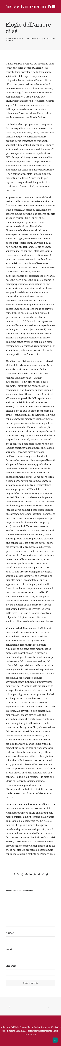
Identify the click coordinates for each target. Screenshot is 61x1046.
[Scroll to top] (55, 1039)
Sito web (11, 965)
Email (10, 949)
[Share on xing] (43, 874)
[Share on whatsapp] (34, 874)
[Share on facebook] (14, 874)
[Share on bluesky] (39, 874)
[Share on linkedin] (30, 874)
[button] (54, 6)
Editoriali (35, 38)
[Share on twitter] (18, 874)
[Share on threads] (22, 874)
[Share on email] (47, 874)
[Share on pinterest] (26, 874)
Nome (10, 932)
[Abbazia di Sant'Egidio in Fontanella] (30, 6)
